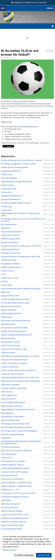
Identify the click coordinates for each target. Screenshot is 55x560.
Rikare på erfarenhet (9, 475)
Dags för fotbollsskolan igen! (12, 525)
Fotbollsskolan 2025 (8, 260)
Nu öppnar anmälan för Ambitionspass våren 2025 (20, 256)
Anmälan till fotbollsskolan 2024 (13, 331)
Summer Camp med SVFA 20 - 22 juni (15, 514)
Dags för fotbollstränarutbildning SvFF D (16, 335)
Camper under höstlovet (10, 235)
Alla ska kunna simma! (9, 507)
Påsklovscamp (6, 317)
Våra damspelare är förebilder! (13, 461)
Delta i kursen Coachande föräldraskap (16, 450)
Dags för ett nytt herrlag (10, 345)
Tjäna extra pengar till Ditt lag (12, 434)
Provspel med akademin (10, 447)
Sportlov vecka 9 (7, 271)
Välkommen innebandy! (10, 384)
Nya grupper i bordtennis (10, 263)
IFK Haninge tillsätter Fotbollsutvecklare (16, 203)
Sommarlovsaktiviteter (10, 367)
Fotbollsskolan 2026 (8, 189)
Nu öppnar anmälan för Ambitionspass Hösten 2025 (21, 246)
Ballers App (5, 292)
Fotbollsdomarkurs (8, 324)
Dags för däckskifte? (9, 310)
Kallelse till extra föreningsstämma (14, 167)
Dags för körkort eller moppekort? (14, 363)
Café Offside (6, 500)
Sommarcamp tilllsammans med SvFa (15, 299)
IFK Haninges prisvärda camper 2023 (15, 424)
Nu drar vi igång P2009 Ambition (13, 402)
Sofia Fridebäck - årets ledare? (13, 416)
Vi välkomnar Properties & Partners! (15, 497)
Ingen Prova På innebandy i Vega (14, 349)
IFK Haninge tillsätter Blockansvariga (15, 303)
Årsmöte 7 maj (6, 174)
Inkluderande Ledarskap (10, 306)
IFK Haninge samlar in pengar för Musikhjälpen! (19, 431)
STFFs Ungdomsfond (9, 395)
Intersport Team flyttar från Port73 (14, 360)
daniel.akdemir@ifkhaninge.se (26, 126)
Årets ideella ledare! (9, 454)
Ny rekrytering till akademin (11, 529)
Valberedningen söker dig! (11, 406)
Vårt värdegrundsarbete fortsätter (14, 327)
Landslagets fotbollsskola (11, 171)
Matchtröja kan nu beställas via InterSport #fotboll (20, 381)
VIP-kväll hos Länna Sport (11, 253)
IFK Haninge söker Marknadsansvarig (15, 320)
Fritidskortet (5, 228)
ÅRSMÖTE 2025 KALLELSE (10, 239)
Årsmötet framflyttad (9, 178)
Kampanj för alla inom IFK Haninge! (14, 472)
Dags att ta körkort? (8, 399)
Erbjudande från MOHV (10, 249)
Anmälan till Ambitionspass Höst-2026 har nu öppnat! (21, 160)
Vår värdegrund (7, 413)
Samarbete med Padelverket (12, 479)
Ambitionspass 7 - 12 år (10, 489)
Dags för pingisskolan (9, 242)
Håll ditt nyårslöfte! (8, 338)
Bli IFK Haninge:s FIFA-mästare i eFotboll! (16, 427)
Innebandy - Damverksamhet (12, 374)
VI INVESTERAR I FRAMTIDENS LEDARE (15, 468)
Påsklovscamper (7, 185)
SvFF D (3, 274)
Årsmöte (4, 281)
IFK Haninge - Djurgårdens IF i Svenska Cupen (18, 164)
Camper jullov (6, 210)
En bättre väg (6, 206)
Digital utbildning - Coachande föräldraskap (18, 409)
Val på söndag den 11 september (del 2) (16, 482)
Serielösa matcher (8, 352)
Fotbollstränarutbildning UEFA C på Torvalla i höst (20, 377)
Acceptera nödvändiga (24, 555)
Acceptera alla (44, 555)
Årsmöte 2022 (6, 457)
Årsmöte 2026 (6, 192)
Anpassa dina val (9, 550)
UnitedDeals (6, 438)
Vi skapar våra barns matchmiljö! (13, 388)
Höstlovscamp (6, 285)
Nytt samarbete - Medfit (10, 342)
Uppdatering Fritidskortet (10, 199)
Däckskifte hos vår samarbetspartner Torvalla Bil (20, 356)
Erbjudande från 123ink (10, 295)
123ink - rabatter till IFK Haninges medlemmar (18, 370)
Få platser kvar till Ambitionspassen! (15, 518)
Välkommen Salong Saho (10, 504)
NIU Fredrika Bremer (9, 224)
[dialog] (27, 545)
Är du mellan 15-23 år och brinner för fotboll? (19, 53)
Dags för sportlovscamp (10, 420)
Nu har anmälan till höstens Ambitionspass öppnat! (21, 288)
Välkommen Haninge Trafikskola (13, 521)
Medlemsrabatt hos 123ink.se (12, 465)
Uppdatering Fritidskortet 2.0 (12, 196)
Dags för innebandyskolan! (11, 231)
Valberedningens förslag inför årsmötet (16, 181)
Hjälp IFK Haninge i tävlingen (12, 511)
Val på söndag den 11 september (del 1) (16, 486)
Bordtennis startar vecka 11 (11, 267)
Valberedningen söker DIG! (11, 313)
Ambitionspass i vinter (9, 278)
